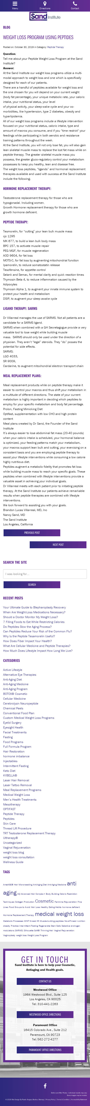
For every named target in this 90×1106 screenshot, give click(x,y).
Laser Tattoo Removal (17, 785)
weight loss (21, 935)
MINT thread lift (31, 920)
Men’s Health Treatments (19, 799)
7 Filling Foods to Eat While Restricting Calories (33, 622)
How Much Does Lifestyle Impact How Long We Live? (38, 651)
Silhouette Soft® (32, 930)
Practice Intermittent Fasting (24, 925)
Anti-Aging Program (15, 689)
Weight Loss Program (37, 935)
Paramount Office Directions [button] (45, 1050)
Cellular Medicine (14, 699)
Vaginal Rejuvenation (17, 847)
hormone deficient (71, 907)
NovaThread (70, 920)
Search (32, 585)
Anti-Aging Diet (12, 679)
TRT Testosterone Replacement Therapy (29, 833)
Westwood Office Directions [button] (45, 1014)
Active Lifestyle (12, 670)
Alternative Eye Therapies (19, 675)
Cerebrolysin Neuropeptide (20, 703)
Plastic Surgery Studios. (30, 1099)
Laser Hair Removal (16, 780)
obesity (6, 925)
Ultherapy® (10, 838)
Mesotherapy (11, 804)
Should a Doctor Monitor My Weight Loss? (30, 617)
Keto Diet (9, 771)
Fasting (8, 737)
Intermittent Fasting (15, 766)
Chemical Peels (13, 708)
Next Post (58, 545)
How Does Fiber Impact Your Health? (27, 641)
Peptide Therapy (55, 47)
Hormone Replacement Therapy (18, 915)
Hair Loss (35, 907)
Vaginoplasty (9, 935)
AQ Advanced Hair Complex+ (31, 893)
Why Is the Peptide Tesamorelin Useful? (29, 636)
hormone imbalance (16, 756)
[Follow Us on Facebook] (45, 1086)
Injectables (10, 761)
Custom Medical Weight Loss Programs (28, 718)
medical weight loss (59, 914)
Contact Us (45, 981)
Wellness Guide (13, 862)
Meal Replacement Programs (22, 790)
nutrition (81, 920)
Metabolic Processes (13, 920)
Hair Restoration (13, 751)
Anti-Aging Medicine (15, 684)
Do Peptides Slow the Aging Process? (27, 627)
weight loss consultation (18, 857)
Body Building (52, 893)
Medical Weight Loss (16, 795)
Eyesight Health (13, 727)
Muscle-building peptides (52, 920)
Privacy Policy (50, 1099)
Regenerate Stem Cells (50, 925)
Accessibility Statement (79, 1099)
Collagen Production (24, 901)
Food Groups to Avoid (19, 907)
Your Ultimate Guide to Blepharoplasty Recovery (34, 607)
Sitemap (41, 1099)
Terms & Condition (63, 1099)
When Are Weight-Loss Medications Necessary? (34, 612)
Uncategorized (12, 843)
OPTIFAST (9, 809)
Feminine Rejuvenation (66, 901)
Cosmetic (44, 901)
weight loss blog (13, 852)
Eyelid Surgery (12, 723)
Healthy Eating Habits (51, 907)
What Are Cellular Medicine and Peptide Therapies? (37, 646)
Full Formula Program (17, 746)
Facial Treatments (15, 732)
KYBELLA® (10, 775)
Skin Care (9, 823)
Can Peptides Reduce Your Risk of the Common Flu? (37, 631)
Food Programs (13, 742)
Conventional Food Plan (18, 713)
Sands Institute (45, 16)
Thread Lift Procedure (17, 828)
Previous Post (32, 533)
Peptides (8, 819)
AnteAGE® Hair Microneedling (17, 884)
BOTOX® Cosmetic (15, 694)
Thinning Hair (47, 930)
